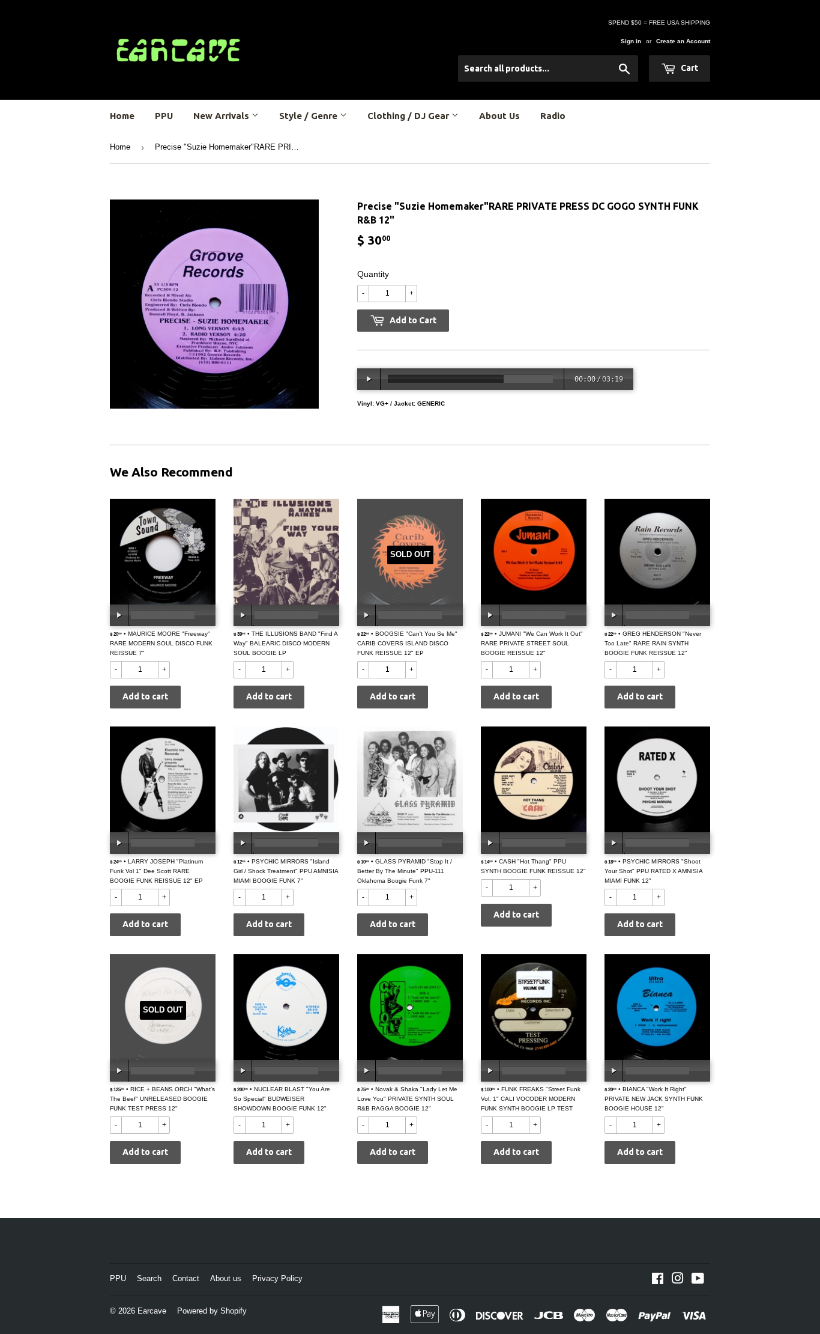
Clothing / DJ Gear (409, 116)
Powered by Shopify (212, 1310)
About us (225, 1278)
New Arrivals (222, 116)
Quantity (373, 274)
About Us (499, 116)
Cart (688, 68)
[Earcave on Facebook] (657, 1280)
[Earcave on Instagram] (678, 1280)
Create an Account (683, 41)
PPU (164, 116)
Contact (185, 1278)
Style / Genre (309, 116)
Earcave (151, 1310)
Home (122, 116)
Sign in (631, 41)
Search (149, 1278)
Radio (552, 116)
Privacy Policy (277, 1278)
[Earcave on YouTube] (698, 1280)
